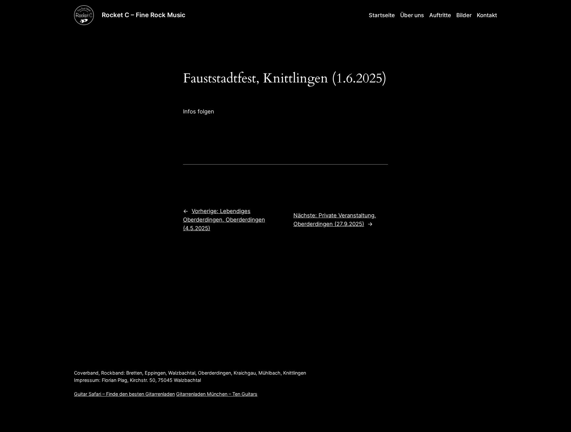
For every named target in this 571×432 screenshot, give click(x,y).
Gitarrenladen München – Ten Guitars (216, 394)
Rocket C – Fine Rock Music (143, 15)
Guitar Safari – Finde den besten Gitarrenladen (124, 394)
